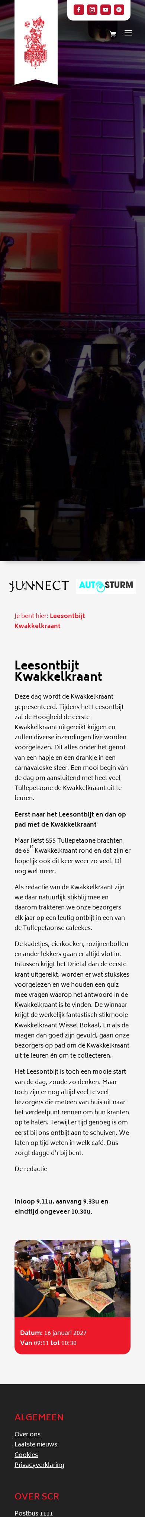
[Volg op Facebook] (79, 9)
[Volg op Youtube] (105, 9)
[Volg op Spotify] (119, 9)
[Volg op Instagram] (92, 9)
